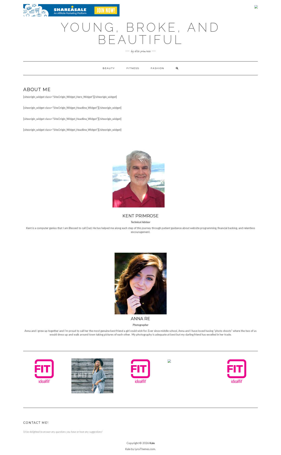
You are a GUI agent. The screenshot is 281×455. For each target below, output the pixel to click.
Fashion (157, 68)
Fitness (133, 68)
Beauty (109, 68)
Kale (152, 443)
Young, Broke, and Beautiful (140, 33)
